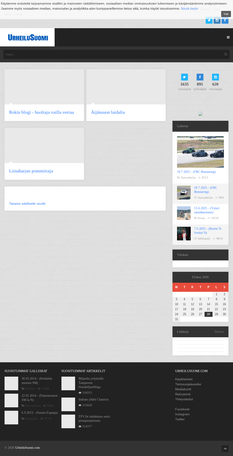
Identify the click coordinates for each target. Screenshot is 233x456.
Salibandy (204, 238)
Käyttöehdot (183, 379)
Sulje (226, 14)
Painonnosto (33, 405)
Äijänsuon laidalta (108, 112)
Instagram (182, 414)
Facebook (182, 409)
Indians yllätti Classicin (94, 399)
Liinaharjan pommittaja (31, 170)
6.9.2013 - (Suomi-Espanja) (40, 412)
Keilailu (30, 388)
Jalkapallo (31, 418)
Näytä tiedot (189, 8)
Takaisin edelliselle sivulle (27, 203)
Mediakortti (183, 389)
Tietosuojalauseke (188, 384)
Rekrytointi (182, 394)
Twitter (180, 419)
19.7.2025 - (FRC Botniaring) (196, 172)
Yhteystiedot (184, 399)
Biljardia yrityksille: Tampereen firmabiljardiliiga (91, 382)
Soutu (201, 218)
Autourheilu (188, 177)
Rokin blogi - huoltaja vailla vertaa (41, 112)
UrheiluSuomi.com (27, 447)
